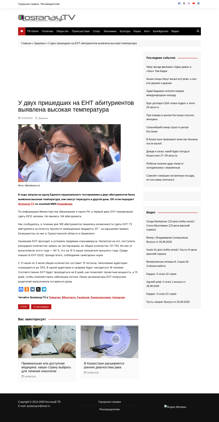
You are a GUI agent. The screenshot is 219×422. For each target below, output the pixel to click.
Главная (26, 43)
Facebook (83, 297)
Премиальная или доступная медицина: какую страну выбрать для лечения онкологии (46, 367)
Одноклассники (101, 297)
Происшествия (81, 31)
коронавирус (42, 306)
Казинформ (64, 203)
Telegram (55, 297)
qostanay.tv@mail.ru (38, 406)
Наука (137, 31)
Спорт (96, 31)
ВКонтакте (69, 297)
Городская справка (28, 4)
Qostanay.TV (26, 203)
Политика (47, 31)
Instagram (118, 297)
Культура (125, 31)
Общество (62, 31)
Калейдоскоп (160, 31)
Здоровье (40, 43)
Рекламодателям (50, 4)
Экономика (110, 31)
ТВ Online (33, 31)
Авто (147, 31)
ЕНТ (25, 306)
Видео (175, 31)
